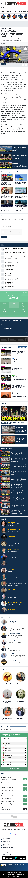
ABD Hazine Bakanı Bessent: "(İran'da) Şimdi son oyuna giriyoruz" (6, 209)
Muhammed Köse (12, 582)
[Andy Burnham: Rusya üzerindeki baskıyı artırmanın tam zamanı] (7, 177)
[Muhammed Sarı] (4, 523)
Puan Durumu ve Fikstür (8, 844)
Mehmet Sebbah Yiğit (13, 549)
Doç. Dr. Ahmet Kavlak (14, 556)
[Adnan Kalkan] (4, 577)
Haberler (3, 28)
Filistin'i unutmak (12, 551)
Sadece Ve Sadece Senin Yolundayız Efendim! (14, 544)
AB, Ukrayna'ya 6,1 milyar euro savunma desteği (20, 183)
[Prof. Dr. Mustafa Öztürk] (4, 603)
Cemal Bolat (11, 609)
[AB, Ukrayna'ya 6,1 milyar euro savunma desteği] (21, 177)
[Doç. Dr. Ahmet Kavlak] (4, 557)
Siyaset (14, 11)
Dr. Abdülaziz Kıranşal (14, 633)
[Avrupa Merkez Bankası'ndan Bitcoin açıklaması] (14, 54)
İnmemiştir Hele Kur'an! (14, 531)
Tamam (18, 876)
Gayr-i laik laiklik (12, 558)
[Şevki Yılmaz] (4, 543)
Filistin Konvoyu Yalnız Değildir (16, 577)
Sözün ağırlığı (11, 623)
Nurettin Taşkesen (13, 595)
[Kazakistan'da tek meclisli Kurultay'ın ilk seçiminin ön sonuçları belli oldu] (21, 190)
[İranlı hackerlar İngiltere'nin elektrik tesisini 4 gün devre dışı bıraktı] (21, 203)
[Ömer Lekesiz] (4, 648)
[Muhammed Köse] (4, 583)
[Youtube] (18, 834)
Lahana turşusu (12, 591)
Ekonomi (25, 11)
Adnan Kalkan (12, 576)
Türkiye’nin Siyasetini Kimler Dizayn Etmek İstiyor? (17, 524)
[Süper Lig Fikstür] (26, 773)
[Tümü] (26, 519)
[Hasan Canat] (4, 590)
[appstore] (8, 858)
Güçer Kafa (11, 569)
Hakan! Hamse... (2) (13, 538)
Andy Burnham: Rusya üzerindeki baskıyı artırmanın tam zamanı (6, 183)
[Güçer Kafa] (4, 570)
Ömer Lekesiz (11, 647)
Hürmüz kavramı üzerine (14, 604)
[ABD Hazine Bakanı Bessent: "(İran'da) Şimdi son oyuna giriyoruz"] (7, 203)
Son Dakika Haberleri (8, 847)
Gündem (8, 11)
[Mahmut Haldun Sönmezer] (4, 628)
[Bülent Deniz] (4, 537)
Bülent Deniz (11, 536)
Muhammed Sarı (12, 522)
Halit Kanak (11, 653)
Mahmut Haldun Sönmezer (15, 627)
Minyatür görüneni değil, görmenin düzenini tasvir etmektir (17, 649)
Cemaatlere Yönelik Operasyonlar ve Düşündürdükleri (17, 584)
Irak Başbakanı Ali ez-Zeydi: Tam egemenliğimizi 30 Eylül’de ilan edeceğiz (7, 196)
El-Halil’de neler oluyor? (14, 597)
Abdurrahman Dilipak (14, 529)
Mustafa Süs (11, 562)
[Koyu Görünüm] (4, 8)
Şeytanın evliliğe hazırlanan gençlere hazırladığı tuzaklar (15, 636)
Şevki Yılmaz (11, 542)
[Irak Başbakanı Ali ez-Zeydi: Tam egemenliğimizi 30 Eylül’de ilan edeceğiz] (7, 190)
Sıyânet (10, 571)
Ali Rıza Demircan (12, 641)
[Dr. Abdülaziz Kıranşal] (4, 635)
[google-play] (20, 858)
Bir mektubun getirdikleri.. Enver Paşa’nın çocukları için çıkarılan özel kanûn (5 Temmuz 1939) (17, 656)
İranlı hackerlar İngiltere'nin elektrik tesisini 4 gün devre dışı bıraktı (21, 209)
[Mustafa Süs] (4, 563)
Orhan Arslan (12, 621)
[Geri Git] (2, 3)
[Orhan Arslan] (4, 622)
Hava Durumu (6, 839)
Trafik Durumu (6, 842)
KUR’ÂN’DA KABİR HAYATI (14, 642)
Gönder (4, 237)
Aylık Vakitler (5, 316)
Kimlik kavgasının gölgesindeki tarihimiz (16, 629)
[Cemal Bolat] (4, 610)
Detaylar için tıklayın (14, 768)
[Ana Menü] (1, 8)
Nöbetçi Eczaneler (7, 838)
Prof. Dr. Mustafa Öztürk (15, 602)
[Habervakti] (15, 3)
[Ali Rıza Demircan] (4, 642)
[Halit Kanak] (4, 655)
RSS (4, 865)
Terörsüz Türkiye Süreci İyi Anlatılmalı (14, 564)
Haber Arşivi (5, 848)
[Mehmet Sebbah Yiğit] (4, 550)
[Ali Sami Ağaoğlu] (4, 661)
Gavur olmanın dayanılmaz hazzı (16, 662)
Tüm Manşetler (6, 845)
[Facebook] (10, 834)
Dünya (20, 11)
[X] (13, 834)
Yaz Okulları (11, 611)
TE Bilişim (17, 869)
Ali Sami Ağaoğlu (12, 661)
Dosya (2, 11)
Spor (10, 854)
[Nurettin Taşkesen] (4, 596)
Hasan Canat (11, 589)
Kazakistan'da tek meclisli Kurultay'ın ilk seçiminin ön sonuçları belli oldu (21, 196)
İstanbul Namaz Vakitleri (8, 841)
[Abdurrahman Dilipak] (4, 530)
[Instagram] (15, 834)
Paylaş (4, 64)
